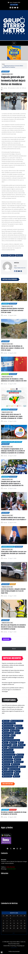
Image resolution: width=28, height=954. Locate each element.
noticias (5, 88)
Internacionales (18, 757)
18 (7, 923)
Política (23, 766)
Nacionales (6, 764)
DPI (15, 745)
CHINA (18, 733)
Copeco (5, 742)
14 (17, 920)
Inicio (3, 64)
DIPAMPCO (13, 742)
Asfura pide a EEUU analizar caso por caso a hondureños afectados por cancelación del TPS (13, 553)
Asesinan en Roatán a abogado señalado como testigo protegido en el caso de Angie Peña (13, 591)
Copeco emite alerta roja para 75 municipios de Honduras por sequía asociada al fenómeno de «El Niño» (12, 416)
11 (7, 920)
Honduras (5, 255)
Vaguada (20, 255)
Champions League (8, 733)
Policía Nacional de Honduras (11, 766)
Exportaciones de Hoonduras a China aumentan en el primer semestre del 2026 (14, 380)
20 (14, 923)
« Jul (13, 930)
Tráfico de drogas (8, 774)
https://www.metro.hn (19, 268)
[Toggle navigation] (14, 43)
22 (21, 923)
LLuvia (12, 255)
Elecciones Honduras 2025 (16, 747)
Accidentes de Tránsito (9, 723)
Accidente (6, 720)
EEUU (5, 747)
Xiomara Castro (7, 776)
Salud (5, 769)
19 (10, 923)
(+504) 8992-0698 (11, 866)
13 (14, 920)
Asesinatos (18, 725)
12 (10, 920)
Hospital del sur (7, 757)
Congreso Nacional (8, 737)
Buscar (6, 639)
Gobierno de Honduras (9, 754)
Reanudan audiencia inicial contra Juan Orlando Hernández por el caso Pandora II (13, 518)
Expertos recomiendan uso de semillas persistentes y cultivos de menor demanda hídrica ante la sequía (13, 665)
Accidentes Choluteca (17, 720)
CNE (13, 735)
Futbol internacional (8, 752)
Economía (22, 745)
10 (3, 920)
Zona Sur (17, 776)
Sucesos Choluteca (15, 769)
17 (3, 923)
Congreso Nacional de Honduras (11, 740)
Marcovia (18, 759)
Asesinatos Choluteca (9, 728)
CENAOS (6, 730)
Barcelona (20, 728)
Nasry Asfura (16, 764)
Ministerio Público (8, 762)
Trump (17, 771)
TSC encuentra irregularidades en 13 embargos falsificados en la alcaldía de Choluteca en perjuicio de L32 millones (13, 451)
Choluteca (6, 735)
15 (21, 920)
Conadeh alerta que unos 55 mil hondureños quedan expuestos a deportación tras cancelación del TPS (12, 483)
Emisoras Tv (14, 944)
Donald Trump (7, 745)
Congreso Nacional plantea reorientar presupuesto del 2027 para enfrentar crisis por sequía (12, 310)
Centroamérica (15, 730)
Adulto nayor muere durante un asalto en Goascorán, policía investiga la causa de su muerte (13, 677)
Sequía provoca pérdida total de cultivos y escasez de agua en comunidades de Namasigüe (13, 689)
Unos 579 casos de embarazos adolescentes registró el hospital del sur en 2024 (13, 711)
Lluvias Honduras (8, 759)
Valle (17, 774)
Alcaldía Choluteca (8, 725)
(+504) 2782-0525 (10, 864)
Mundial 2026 (19, 762)
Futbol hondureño (8, 749)
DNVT (21, 742)
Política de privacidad (14, 948)
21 (17, 923)
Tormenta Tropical (8, 771)
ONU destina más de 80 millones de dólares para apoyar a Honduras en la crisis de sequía (12, 348)
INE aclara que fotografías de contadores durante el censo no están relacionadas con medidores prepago (13, 627)
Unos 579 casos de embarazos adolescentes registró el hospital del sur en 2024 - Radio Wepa (13, 707)
